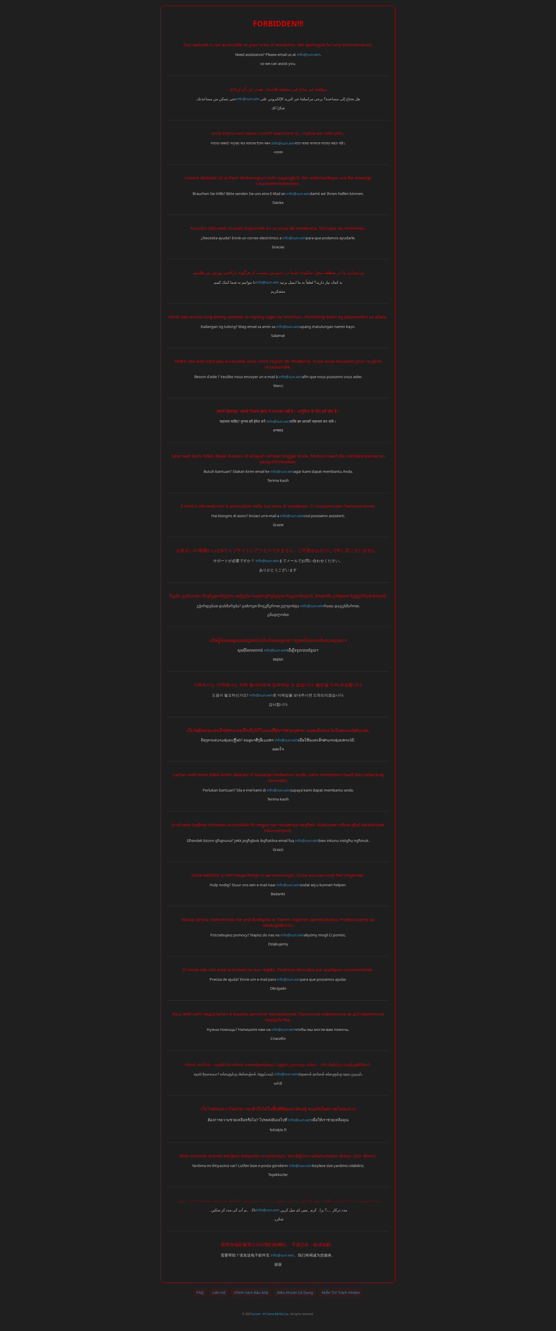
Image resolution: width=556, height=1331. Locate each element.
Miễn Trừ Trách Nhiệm (341, 1292)
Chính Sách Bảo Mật (251, 1292)
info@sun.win (308, 54)
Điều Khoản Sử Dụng (295, 1292)
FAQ (200, 1292)
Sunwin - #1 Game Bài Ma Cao (270, 1314)
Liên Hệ (218, 1292)
